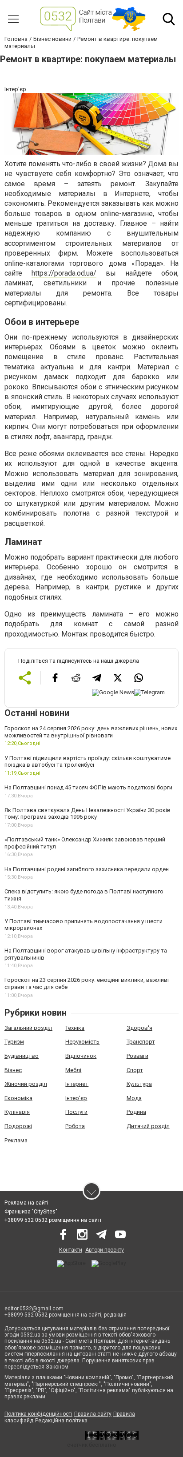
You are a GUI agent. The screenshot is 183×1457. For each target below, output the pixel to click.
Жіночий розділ (25, 1084)
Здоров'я (139, 1028)
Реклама (16, 1140)
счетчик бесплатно (91, 1445)
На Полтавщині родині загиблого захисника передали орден (86, 869)
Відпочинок (80, 1056)
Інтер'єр (76, 1098)
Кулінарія (17, 1112)
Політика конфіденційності (38, 1414)
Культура (139, 1084)
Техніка (74, 1028)
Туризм (14, 1041)
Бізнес (13, 1070)
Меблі (73, 1070)
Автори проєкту (104, 1250)
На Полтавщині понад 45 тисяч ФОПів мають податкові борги (88, 787)
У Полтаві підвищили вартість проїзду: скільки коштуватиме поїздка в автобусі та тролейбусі (87, 762)
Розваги (137, 1056)
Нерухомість (82, 1041)
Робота (75, 1126)
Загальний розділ (28, 1028)
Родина (136, 1112)
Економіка (18, 1098)
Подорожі (18, 1126)
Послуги (76, 1112)
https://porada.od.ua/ (64, 273)
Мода (134, 1098)
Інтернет (76, 1084)
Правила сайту (92, 1414)
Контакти (70, 1250)
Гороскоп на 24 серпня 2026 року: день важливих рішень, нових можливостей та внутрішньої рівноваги (90, 732)
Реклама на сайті (26, 1203)
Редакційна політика (61, 1420)
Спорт (135, 1070)
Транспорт (141, 1041)
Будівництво (21, 1056)
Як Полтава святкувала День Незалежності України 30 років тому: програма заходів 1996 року (87, 814)
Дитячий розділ (148, 1126)
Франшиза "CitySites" (30, 1212)
